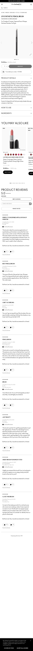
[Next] (24, 154)
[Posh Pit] (11, 155)
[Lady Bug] (16, 155)
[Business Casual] (8, 155)
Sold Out (20, 66)
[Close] (30, 640)
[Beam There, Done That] (13, 155)
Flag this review (6, 254)
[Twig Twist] (31, 155)
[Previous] (3, 154)
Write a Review (16, 199)
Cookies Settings (9, 648)
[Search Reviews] (30, 203)
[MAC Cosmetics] (16, 4)
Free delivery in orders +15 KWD (16, 1)
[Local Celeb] (21, 155)
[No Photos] (19, 155)
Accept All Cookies (22, 648)
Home (2, 12)
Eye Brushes (23, 12)
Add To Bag (8, 172)
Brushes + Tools (14, 12)
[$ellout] (6, 155)
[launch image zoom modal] (30, 54)
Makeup (7, 12)
